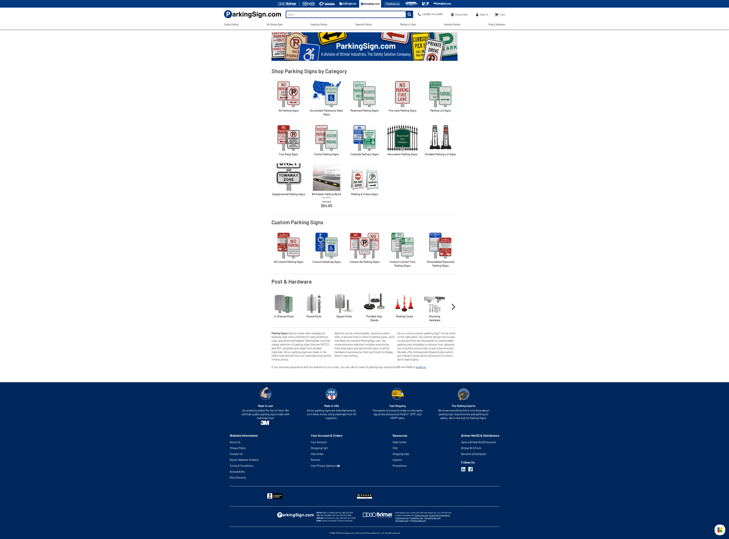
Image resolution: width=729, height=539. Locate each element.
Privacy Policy (238, 448)
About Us (235, 442)
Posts (284, 316)
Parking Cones (404, 316)
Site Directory (238, 477)
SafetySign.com (421, 515)
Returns (315, 459)
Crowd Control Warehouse (439, 515)
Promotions (399, 465)
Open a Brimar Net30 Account (478, 442)
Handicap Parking (319, 24)
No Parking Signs (274, 24)
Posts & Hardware (496, 24)
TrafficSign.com (402, 518)
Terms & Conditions (241, 465)
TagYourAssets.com (432, 518)
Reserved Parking (364, 24)
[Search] (409, 14)
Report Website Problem (244, 459)
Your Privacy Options (323, 465)
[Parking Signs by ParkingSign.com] (252, 18)
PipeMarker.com (416, 518)
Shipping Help (401, 454)
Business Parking (452, 24)
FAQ (395, 448)
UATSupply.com (401, 520)
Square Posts (344, 316)
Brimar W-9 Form (471, 448)
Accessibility (237, 471)
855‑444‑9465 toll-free (332, 512)
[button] (720, 530)
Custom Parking (231, 24)
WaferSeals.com (419, 520)
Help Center (400, 442)
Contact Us (236, 454)
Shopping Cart (319, 448)
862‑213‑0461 (347, 512)
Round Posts (313, 316)
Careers (397, 459)
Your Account (319, 442)
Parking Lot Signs (408, 24)
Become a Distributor (473, 454)
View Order (317, 454)
